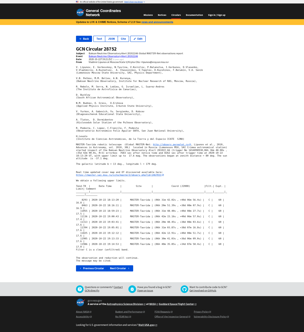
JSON (111, 38)
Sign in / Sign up (216, 14)
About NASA (82, 311)
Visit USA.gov (146, 325)
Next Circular (118, 268)
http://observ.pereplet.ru (171, 144)
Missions (148, 14)
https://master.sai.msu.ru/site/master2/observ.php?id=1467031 (119, 175)
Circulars (176, 14)
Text (99, 38)
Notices (162, 14)
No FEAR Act (122, 316)
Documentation (194, 14)
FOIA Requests (162, 311)
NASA (152, 304)
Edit (139, 38)
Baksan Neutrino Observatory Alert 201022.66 (113, 56)
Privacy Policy (201, 311)
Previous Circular (93, 268)
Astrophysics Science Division (125, 304)
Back (86, 38)
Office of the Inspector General (171, 316)
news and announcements (157, 22)
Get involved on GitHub (203, 290)
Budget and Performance (128, 311)
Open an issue (145, 290)
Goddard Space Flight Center (176, 304)
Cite (123, 38)
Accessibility (82, 316)
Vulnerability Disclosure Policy (210, 316)
